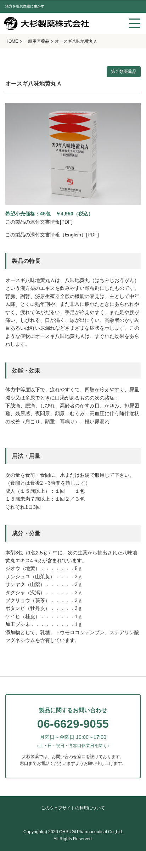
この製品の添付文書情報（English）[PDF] (52, 234)
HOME (11, 41)
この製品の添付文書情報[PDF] (39, 222)
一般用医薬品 (36, 41)
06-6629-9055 (73, 723)
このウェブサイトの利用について (73, 807)
